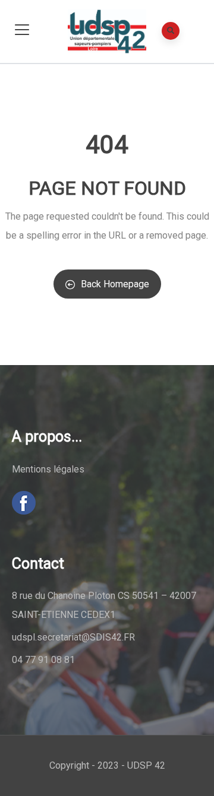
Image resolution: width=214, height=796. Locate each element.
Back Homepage (115, 284)
